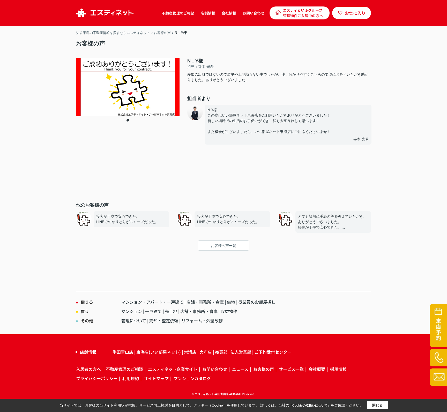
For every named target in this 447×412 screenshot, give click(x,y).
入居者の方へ (88, 369)
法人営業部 (240, 352)
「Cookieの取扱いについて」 (310, 405)
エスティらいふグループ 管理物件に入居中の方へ (303, 13)
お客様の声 (263, 369)
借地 (231, 302)
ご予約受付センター (273, 352)
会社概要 (317, 369)
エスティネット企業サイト (172, 369)
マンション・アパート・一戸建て (152, 302)
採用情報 (338, 369)
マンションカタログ (192, 378)
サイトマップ (156, 378)
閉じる (377, 405)
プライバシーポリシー (96, 378)
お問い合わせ (253, 13)
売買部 (221, 352)
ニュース (240, 369)
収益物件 (229, 311)
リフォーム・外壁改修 (202, 320)
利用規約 (130, 378)
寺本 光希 (361, 139)
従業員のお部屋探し (256, 302)
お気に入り (355, 13)
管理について (133, 320)
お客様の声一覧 (223, 246)
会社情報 (229, 13)
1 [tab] (127, 120)
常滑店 (190, 352)
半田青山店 (123, 352)
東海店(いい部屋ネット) (158, 352)
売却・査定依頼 (163, 320)
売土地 (171, 311)
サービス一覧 (291, 369)
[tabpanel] (128, 87)
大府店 (205, 352)
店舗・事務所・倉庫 (205, 302)
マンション (131, 311)
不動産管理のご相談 (178, 13)
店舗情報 (208, 13)
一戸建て (153, 311)
